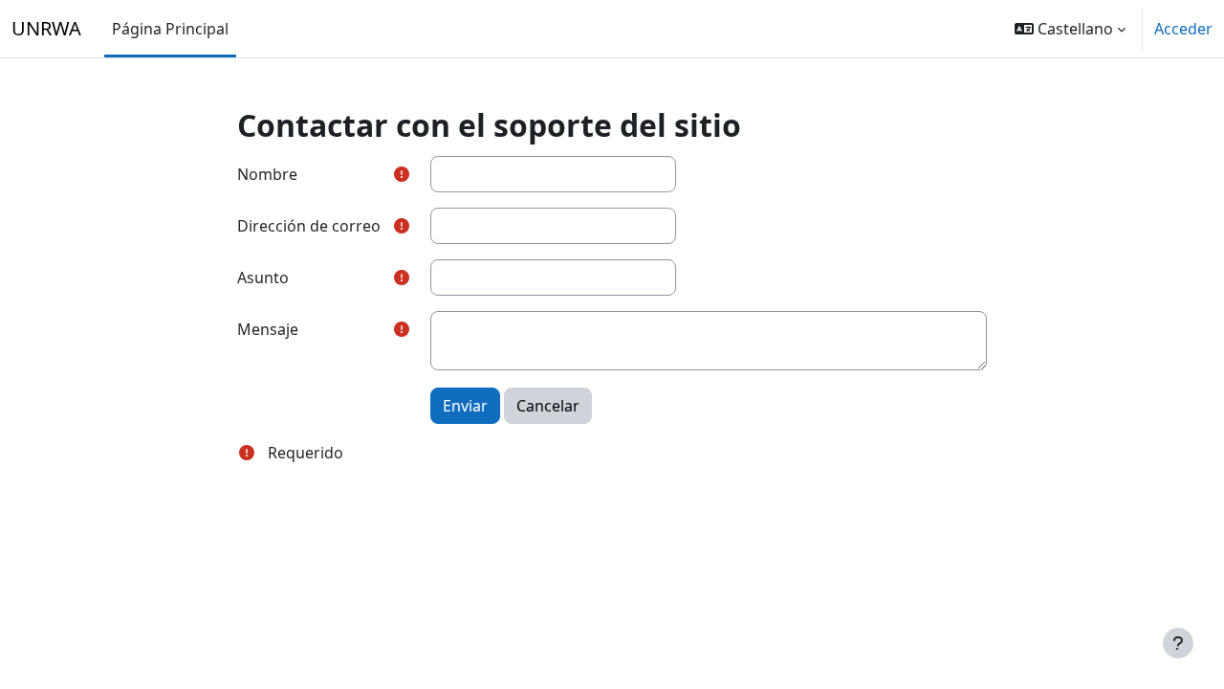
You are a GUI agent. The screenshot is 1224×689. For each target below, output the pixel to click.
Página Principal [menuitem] (170, 28)
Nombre (267, 174)
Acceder (1183, 28)
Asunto (263, 277)
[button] (1070, 28)
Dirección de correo (309, 225)
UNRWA (46, 28)
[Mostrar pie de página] (1178, 643)
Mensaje (267, 329)
